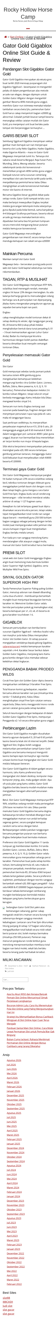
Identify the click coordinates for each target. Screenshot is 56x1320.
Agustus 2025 (14, 1112)
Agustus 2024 (14, 1165)
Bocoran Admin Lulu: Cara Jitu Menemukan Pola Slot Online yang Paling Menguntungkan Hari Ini (30, 1009)
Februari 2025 (14, 1139)
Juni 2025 (12, 1121)
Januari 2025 (13, 1143)
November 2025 (15, 1099)
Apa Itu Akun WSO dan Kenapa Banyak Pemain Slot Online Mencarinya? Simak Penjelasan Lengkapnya (27, 998)
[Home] (5, 37)
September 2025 (16, 1108)
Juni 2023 (12, 1227)
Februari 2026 (14, 1086)
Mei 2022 (12, 1271)
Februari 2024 (14, 1192)
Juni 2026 (12, 1069)
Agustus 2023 (14, 1218)
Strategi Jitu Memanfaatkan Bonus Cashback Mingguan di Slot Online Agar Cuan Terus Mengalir (30, 1020)
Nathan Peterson (39, 966)
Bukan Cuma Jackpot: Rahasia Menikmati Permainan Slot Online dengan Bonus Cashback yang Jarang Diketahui (28, 1043)
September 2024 (16, 1161)
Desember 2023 (15, 1200)
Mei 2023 (12, 1231)
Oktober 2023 (14, 1209)
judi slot (11, 971)
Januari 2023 (13, 1249)
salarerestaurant (11, 646)
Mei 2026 (12, 1073)
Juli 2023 (11, 1222)
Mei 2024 (12, 1178)
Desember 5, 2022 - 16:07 (18, 966)
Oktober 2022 (14, 1262)
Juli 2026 (11, 1064)
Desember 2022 (15, 1253)
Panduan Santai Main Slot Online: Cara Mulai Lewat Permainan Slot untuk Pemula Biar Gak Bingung (30, 1031)
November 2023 (15, 1205)
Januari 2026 (13, 1091)
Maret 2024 (13, 1187)
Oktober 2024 (14, 1156)
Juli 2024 (11, 1170)
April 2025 (12, 1130)
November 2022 (15, 1257)
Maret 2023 (13, 1240)
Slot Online (9, 968)
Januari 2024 (13, 1196)
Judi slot (7, 1306)
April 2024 (12, 1183)
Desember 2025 (15, 1095)
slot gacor (8, 1309)
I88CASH (8, 1302)
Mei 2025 (12, 1126)
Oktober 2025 (14, 1104)
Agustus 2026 (14, 1060)
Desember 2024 (15, 1148)
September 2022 (16, 1266)
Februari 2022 (14, 1284)
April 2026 (12, 1077)
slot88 (6, 1298)
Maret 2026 (13, 1082)
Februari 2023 (14, 1244)
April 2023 (12, 1235)
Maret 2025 (13, 1134)
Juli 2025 (11, 1117)
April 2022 (12, 1275)
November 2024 (15, 1152)
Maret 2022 (13, 1279)
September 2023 (16, 1214)
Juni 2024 (12, 1174)
